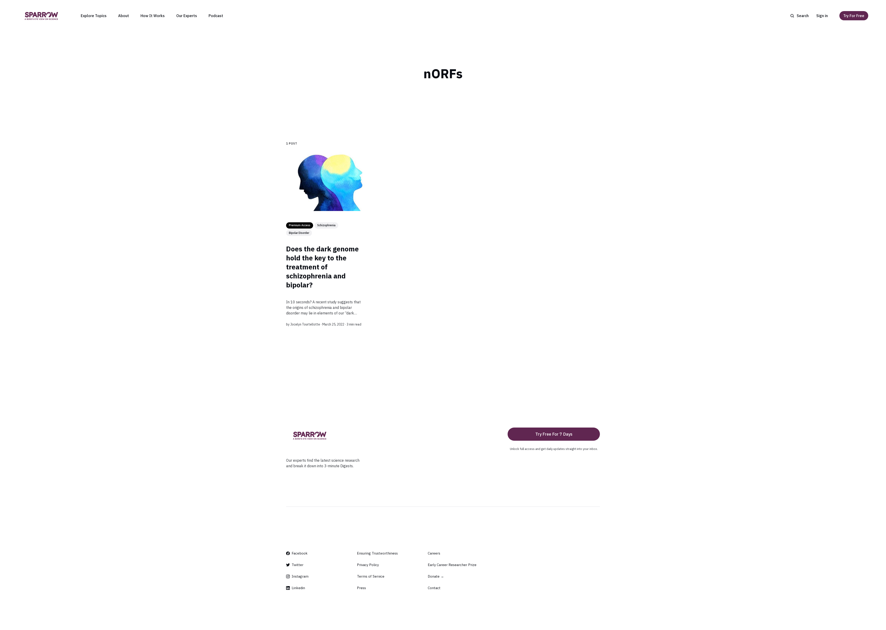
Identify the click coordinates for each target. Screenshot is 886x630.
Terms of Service (370, 576)
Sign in (822, 15)
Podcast (216, 15)
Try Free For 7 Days (553, 434)
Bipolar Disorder (299, 233)
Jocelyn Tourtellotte (305, 324)
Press (361, 588)
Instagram (300, 576)
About (123, 15)
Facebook (300, 553)
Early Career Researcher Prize (452, 565)
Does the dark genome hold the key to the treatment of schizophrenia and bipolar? (322, 266)
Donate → (436, 576)
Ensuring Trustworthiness (377, 553)
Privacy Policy (368, 565)
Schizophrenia (326, 225)
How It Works (153, 15)
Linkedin (298, 588)
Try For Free (853, 15)
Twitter (297, 565)
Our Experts (186, 15)
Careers (434, 553)
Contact (434, 588)
